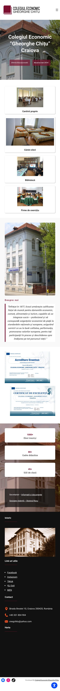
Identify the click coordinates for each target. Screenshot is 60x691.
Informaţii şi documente (31, 494)
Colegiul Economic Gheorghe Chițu (47, 680)
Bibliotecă (30, 180)
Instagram (12, 577)
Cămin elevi (30, 150)
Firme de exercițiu (30, 210)
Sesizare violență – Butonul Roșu (23, 500)
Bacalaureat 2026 (41, 63)
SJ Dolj (11, 585)
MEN (9, 590)
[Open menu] (57, 10)
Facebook (12, 572)
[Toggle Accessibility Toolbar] (54, 685)
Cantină (26, 111)
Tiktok (10, 581)
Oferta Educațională (19, 63)
